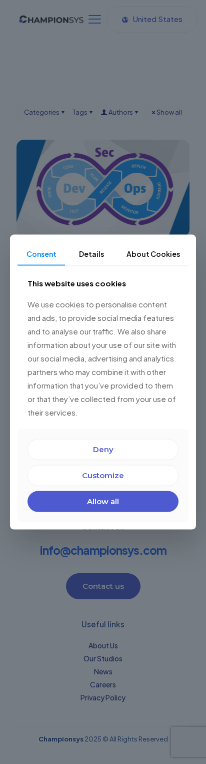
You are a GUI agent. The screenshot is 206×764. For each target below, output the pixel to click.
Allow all (103, 501)
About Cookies (153, 253)
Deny (103, 449)
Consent (41, 253)
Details (91, 253)
